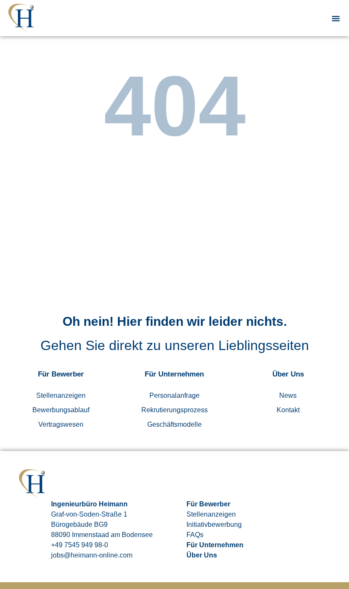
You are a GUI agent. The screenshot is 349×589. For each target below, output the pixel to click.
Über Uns (201, 555)
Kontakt (288, 410)
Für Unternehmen (214, 545)
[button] (335, 18)
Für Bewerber (208, 504)
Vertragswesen (60, 424)
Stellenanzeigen (61, 395)
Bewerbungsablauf (60, 410)
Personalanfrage (174, 395)
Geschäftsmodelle (174, 424)
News (288, 395)
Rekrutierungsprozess (174, 410)
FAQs (194, 534)
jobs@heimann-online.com (91, 555)
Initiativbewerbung (214, 524)
